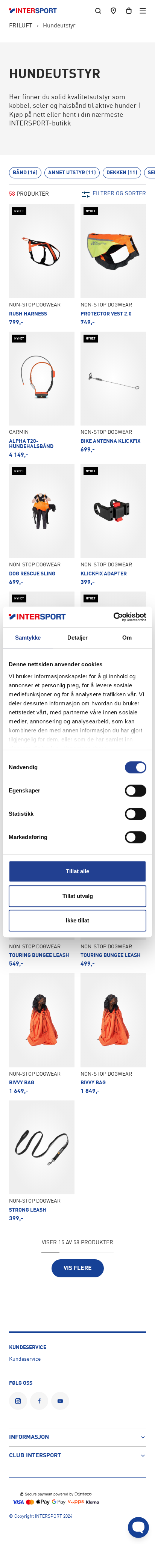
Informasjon (29, 1437)
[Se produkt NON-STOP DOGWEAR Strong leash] (41, 1161)
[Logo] (36, 11)
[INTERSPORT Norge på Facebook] (39, 1401)
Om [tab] (127, 637)
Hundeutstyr (59, 26)
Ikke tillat (77, 920)
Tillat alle (77, 871)
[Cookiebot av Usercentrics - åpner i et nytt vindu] (113, 617)
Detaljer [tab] (77, 637)
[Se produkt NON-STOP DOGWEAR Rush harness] (41, 265)
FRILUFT (20, 26)
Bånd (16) (25, 172)
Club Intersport (35, 1456)
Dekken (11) (121, 172)
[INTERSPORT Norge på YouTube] (60, 1401)
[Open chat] (138, 1527)
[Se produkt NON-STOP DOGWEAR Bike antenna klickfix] (113, 395)
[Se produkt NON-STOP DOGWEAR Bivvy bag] (41, 1033)
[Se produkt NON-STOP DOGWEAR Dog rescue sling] (41, 525)
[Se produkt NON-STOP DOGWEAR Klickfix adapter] (113, 525)
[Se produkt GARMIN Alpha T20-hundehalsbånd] (41, 395)
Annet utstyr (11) (72, 172)
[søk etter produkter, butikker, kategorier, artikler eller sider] (98, 10)
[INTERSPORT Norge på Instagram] (18, 1401)
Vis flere (78, 1268)
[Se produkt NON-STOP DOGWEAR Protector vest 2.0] (113, 265)
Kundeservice (25, 1359)
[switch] (135, 791)
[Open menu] (143, 11)
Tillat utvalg (77, 896)
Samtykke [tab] (28, 637)
